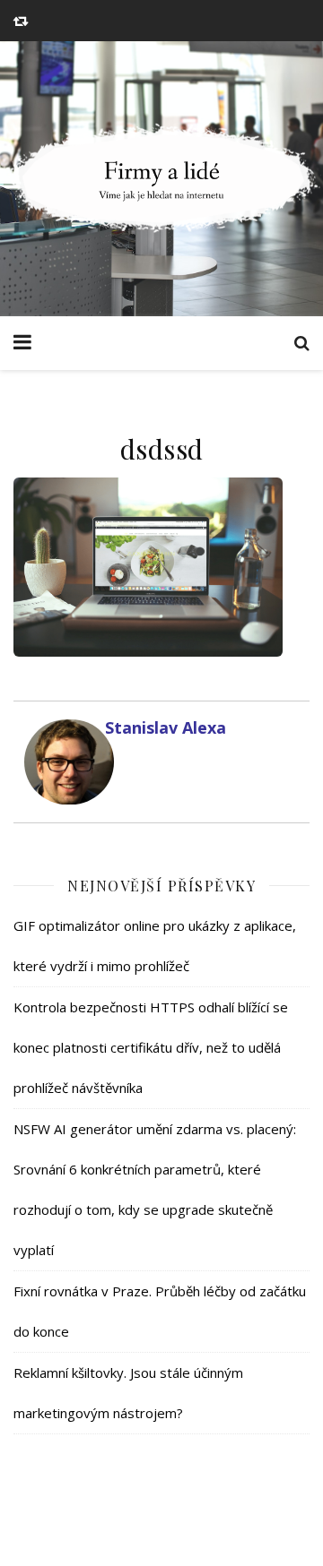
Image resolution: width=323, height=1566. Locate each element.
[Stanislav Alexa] (64, 762)
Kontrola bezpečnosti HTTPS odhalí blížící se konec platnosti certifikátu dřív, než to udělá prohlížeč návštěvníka (150, 1047)
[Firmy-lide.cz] (161, 179)
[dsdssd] (161, 567)
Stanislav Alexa (165, 727)
